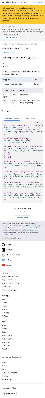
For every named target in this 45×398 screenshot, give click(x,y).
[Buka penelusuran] (35, 2)
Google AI (5, 376)
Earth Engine (20, 2)
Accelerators (6, 286)
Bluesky (4, 302)
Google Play (5, 345)
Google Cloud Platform (9, 372)
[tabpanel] (22, 162)
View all (4, 349)
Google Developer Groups (10, 280)
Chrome (4, 329)
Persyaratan (6, 388)
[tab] (12, 118)
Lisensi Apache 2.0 (31, 228)
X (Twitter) (5, 313)
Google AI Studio (7, 335)
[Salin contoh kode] (41, 122)
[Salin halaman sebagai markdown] (35, 58)
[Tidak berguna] (27, 48)
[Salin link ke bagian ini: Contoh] (12, 111)
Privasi (14, 388)
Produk (11, 44)
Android (4, 325)
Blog (3, 299)
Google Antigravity (8, 339)
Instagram (5, 306)
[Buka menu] (3, 2)
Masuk (40, 2)
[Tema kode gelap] (38, 122)
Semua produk (6, 379)
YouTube (5, 316)
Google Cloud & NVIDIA (9, 290)
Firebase (4, 332)
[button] (12, 118)
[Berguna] (24, 48)
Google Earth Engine (22, 44)
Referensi (34, 44)
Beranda (4, 44)
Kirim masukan (9, 53)
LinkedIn (4, 309)
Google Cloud (6, 342)
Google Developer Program (10, 276)
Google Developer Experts (10, 283)
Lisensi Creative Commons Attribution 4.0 (22, 226)
